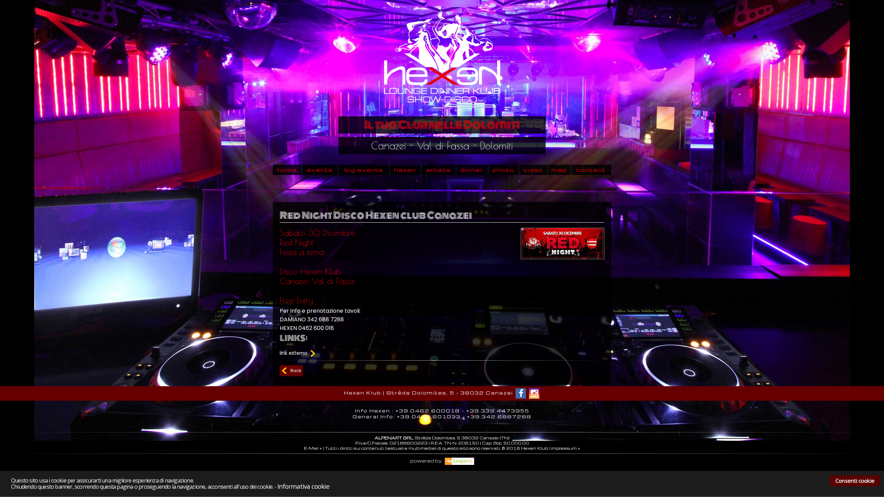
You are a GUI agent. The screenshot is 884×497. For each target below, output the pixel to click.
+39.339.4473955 (497, 410)
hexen (405, 169)
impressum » (565, 448)
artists (438, 169)
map (559, 169)
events (320, 169)
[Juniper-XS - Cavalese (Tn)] (458, 461)
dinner (472, 169)
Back (295, 370)
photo (503, 169)
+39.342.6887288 (499, 416)
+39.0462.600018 (427, 410)
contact (591, 169)
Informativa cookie (303, 486)
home (287, 169)
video (533, 169)
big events (364, 169)
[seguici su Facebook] (521, 393)
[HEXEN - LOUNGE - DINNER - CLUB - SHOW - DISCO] (442, 111)
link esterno (294, 353)
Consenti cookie (854, 481)
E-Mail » (313, 448)
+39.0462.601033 (429, 416)
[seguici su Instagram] (534, 393)
